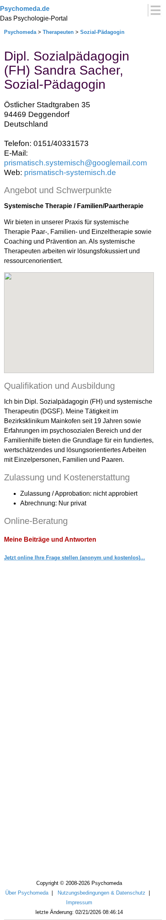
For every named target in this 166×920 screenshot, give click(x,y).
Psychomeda (20, 32)
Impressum (79, 902)
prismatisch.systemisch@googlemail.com (75, 163)
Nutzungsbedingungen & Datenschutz (101, 893)
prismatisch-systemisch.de (70, 172)
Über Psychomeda (26, 893)
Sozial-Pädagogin (102, 32)
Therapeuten (58, 32)
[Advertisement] (83, 763)
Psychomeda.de (25, 8)
